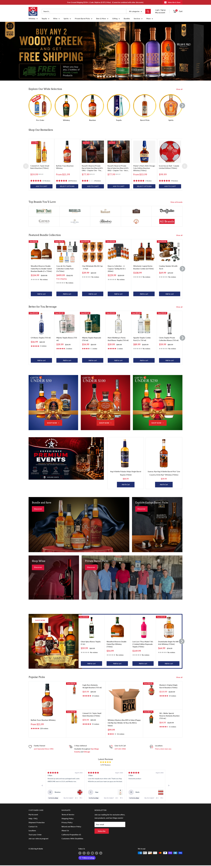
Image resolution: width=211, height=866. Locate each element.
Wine (55, 18)
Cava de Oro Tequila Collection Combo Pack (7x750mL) (65, 268)
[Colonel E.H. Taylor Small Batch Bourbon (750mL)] (41, 152)
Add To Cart (126, 484)
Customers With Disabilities (72, 838)
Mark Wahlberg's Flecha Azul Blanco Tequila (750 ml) (118, 339)
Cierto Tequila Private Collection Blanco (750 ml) (168, 339)
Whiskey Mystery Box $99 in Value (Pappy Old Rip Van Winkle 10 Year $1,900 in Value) (124, 723)
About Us (65, 830)
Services (137, 18)
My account (160, 12)
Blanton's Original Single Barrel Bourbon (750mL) (168, 686)
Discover (38, 509)
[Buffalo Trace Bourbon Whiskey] (67, 152)
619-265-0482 (120, 749)
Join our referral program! (38, 838)
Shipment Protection (37, 822)
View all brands (176, 202)
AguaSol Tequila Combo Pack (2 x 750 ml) (142, 339)
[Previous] (26, 166)
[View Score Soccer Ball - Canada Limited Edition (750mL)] (80, 792)
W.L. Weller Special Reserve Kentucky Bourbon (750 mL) (169, 715)
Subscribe (102, 831)
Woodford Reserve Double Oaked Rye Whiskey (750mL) (116, 644)
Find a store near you (163, 749)
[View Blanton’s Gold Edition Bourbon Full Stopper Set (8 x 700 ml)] (160, 792)
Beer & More (101, 18)
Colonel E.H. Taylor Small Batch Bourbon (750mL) (92, 714)
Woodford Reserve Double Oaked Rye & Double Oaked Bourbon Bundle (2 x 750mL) (41, 268)
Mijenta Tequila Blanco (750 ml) (66, 339)
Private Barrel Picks (82, 18)
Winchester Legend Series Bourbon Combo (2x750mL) (143, 267)
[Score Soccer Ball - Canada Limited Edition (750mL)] (170, 152)
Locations (32, 830)
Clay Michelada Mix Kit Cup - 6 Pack (92, 267)
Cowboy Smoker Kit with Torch (168, 267)
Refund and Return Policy (71, 826)
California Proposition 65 (71, 834)
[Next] (182, 105)
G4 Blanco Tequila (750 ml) (41, 338)
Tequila (44, 18)
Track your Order (35, 834)
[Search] (148, 11)
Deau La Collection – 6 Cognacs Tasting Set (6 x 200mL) (117, 268)
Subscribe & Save (174, 2)
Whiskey (32, 18)
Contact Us (33, 826)
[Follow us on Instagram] (88, 853)
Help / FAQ (33, 818)
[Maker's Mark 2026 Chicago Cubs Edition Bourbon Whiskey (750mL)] (144, 152)
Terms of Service (68, 814)
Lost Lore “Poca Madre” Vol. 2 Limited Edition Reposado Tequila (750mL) (142, 644)
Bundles (127, 18)
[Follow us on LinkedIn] (100, 853)
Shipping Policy (67, 818)
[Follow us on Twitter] (84, 853)
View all (179, 89)
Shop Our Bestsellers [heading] (41, 129)
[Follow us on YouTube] (92, 853)
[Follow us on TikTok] (96, 853)
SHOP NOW (52, 423)
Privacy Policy (67, 822)
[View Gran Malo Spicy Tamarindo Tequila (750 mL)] (120, 792)
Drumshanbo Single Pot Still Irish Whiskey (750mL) (168, 643)
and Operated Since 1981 (44, 749)
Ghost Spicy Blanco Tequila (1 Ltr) (91, 643)
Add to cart (41, 294)
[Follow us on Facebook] (79, 853)
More (148, 18)
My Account (33, 814)
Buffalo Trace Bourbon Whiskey (43, 720)
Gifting (114, 18)
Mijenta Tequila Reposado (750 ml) (91, 339)
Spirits (66, 18)
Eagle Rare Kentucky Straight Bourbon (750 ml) (92, 686)
